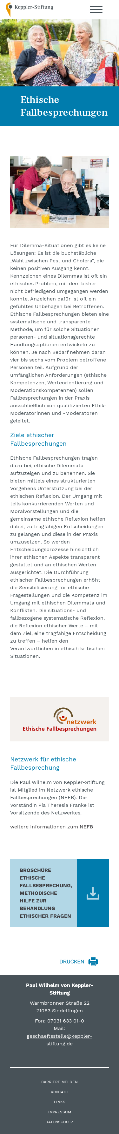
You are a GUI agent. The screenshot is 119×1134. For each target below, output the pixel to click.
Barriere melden (59, 1082)
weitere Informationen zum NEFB (51, 827)
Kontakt (59, 1092)
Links (59, 1102)
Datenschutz (59, 1122)
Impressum (59, 1112)
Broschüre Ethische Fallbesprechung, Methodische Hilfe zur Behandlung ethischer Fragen (46, 893)
